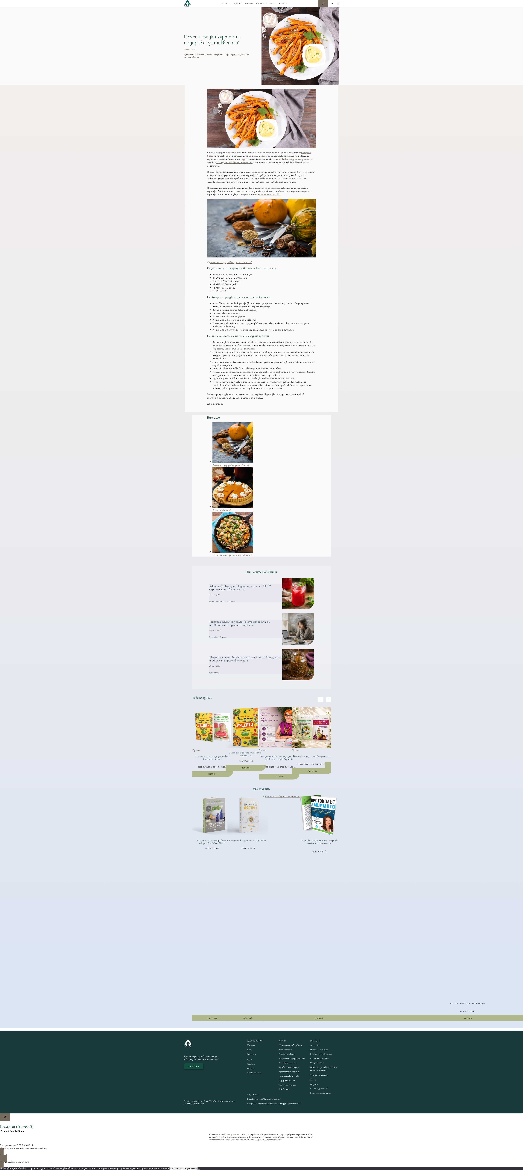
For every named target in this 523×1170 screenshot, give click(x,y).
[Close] (5, 1117)
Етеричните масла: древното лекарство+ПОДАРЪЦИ (212, 842)
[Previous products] (320, 699)
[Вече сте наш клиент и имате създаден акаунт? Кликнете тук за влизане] (332, 3)
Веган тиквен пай (221, 510)
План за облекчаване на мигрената (234, 162)
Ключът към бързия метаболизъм (467, 1003)
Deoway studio (198, 1103)
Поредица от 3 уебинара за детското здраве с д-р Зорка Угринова (279, 757)
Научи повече (191, 1169)
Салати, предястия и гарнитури (220, 54)
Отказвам (179, 1169)
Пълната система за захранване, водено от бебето (213, 757)
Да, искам (193, 1066)
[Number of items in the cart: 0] (338, 3)
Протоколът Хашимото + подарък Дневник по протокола (319, 842)
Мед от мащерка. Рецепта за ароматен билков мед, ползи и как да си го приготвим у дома (245, 659)
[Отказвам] (199, 1169)
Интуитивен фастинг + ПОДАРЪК (247, 840)
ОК (172, 1169)
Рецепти (200, 54)
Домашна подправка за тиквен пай (229, 262)
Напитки (224, 601)
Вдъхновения (189, 54)
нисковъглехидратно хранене (294, 159)
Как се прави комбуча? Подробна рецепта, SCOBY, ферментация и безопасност (240, 587)
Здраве (223, 637)
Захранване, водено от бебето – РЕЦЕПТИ (246, 754)
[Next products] (328, 699)
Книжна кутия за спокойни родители (312, 756)
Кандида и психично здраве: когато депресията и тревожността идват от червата (239, 623)
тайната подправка (270, 194)
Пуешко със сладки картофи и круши (231, 555)
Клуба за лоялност (233, 1134)
